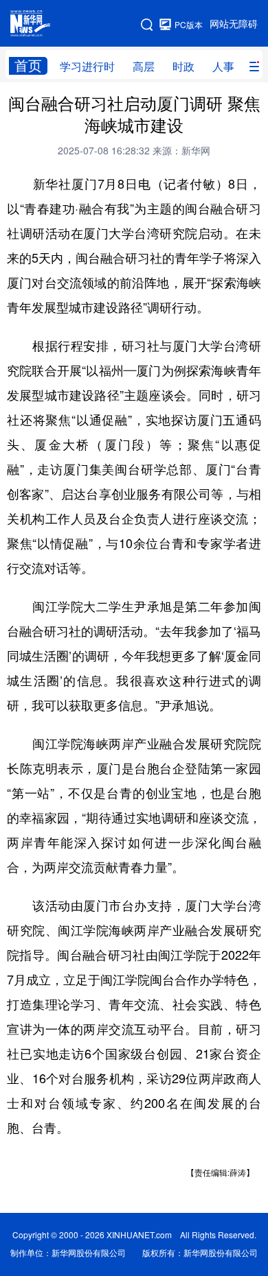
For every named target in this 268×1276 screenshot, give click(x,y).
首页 (28, 65)
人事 (223, 66)
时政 (183, 66)
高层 (144, 66)
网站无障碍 (234, 24)
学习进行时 (87, 66)
